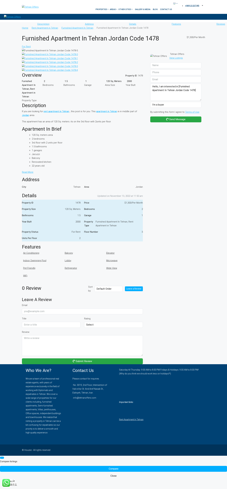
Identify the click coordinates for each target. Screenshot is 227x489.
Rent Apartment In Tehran (131, 419)
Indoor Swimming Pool (34, 260)
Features (176, 24)
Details (132, 24)
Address (89, 24)
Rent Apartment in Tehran (45, 27)
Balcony (69, 253)
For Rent (26, 46)
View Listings (176, 58)
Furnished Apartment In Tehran (77, 27)
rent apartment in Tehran (56, 111)
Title (24, 318)
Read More (27, 172)
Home (25, 27)
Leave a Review (133, 288)
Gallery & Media (142, 9)
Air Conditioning (31, 253)
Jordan (25, 115)
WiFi (25, 275)
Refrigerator (71, 268)
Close (113, 475)
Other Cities (124, 9)
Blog (155, 9)
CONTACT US (166, 9)
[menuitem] (191, 6)
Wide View (111, 268)
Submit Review (83, 361)
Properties (101, 9)
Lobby (68, 260)
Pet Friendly (29, 268)
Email (24, 305)
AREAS (113, 9)
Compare (113, 468)
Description (43, 24)
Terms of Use (192, 112)
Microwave (112, 260)
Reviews (220, 24)
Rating (87, 318)
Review (25, 332)
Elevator (110, 253)
